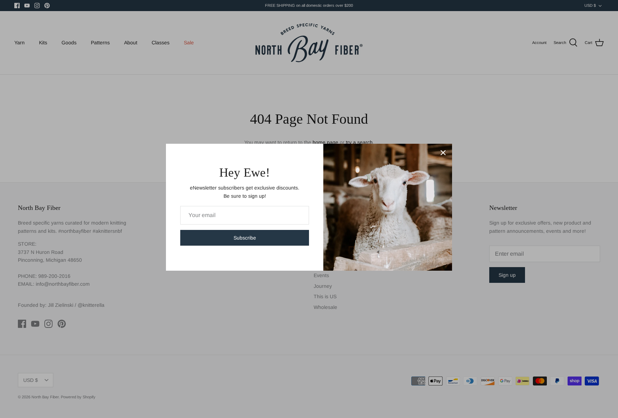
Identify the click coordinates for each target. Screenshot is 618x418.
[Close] (443, 153)
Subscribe (245, 238)
